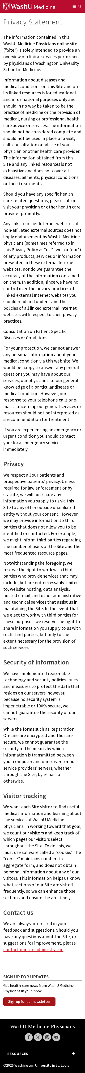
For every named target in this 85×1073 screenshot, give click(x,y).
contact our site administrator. (33, 949)
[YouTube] (56, 1037)
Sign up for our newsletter (29, 1001)
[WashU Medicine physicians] (35, 6)
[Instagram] (47, 1037)
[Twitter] (38, 1037)
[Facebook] (29, 1037)
